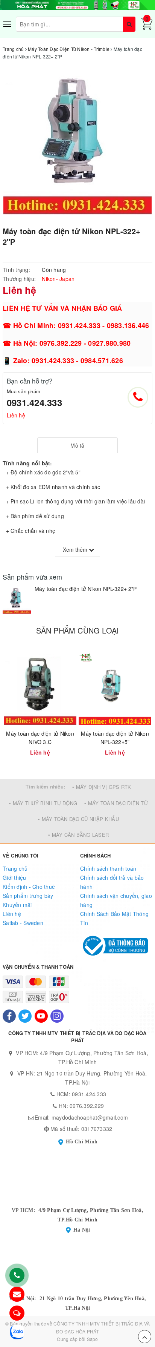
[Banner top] (77, 4)
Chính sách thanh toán (108, 868)
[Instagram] (57, 1016)
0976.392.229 (87, 1105)
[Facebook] (9, 1016)
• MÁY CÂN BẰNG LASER (78, 834)
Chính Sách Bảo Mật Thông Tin (114, 918)
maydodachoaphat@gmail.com (90, 1117)
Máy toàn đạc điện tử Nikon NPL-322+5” (115, 738)
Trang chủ (15, 868)
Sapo (92, 1339)
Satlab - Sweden (23, 923)
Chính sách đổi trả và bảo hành (112, 882)
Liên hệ (16, 415)
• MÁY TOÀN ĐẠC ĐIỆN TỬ (116, 803)
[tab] (77, 445)
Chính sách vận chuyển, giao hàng (116, 900)
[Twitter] (25, 1016)
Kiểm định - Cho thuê (29, 886)
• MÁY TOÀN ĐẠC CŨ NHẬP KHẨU (78, 818)
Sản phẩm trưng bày (28, 895)
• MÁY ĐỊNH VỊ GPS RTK (101, 786)
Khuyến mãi (17, 904)
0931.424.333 (34, 402)
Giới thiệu (14, 877)
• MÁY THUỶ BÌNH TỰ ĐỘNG (43, 803)
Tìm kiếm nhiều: (45, 786)
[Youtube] (41, 1016)
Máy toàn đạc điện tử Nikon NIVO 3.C (40, 738)
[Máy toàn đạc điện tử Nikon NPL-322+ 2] (17, 599)
